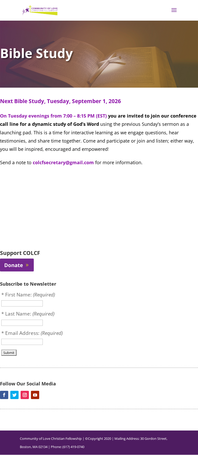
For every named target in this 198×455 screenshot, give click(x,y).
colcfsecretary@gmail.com (63, 162)
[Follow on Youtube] (35, 395)
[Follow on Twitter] (14, 395)
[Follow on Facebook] (4, 395)
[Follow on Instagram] (25, 395)
